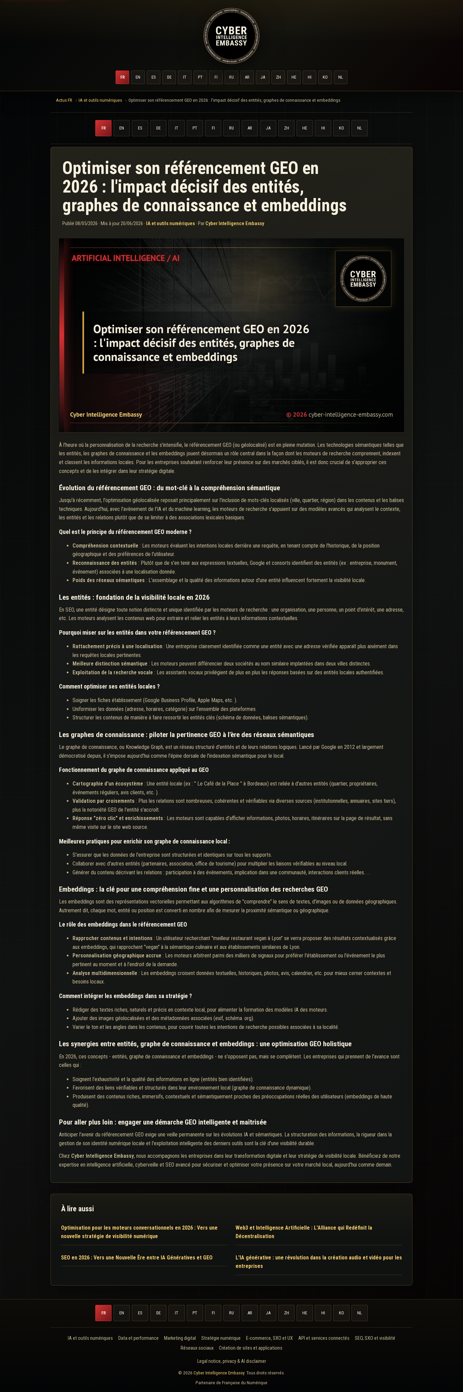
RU (231, 77)
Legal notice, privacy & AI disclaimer (231, 1361)
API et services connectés (323, 1338)
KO (325, 77)
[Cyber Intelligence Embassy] (231, 35)
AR (247, 77)
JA (263, 77)
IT (184, 77)
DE (169, 77)
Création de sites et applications (250, 1348)
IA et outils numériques (170, 223)
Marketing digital (180, 1338)
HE (293, 77)
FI (216, 77)
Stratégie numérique (221, 1338)
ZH (278, 77)
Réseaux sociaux (197, 1348)
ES (154, 77)
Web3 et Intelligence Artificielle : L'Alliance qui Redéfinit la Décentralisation (304, 1232)
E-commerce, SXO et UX (269, 1338)
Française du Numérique (244, 1382)
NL (340, 77)
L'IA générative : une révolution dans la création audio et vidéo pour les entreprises (319, 1262)
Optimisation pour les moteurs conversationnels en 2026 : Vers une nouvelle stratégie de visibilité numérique (139, 1232)
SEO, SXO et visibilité (375, 1338)
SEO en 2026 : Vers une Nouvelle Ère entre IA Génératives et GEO (137, 1257)
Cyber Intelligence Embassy (219, 1372)
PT (200, 77)
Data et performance (138, 1338)
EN (138, 77)
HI (309, 77)
